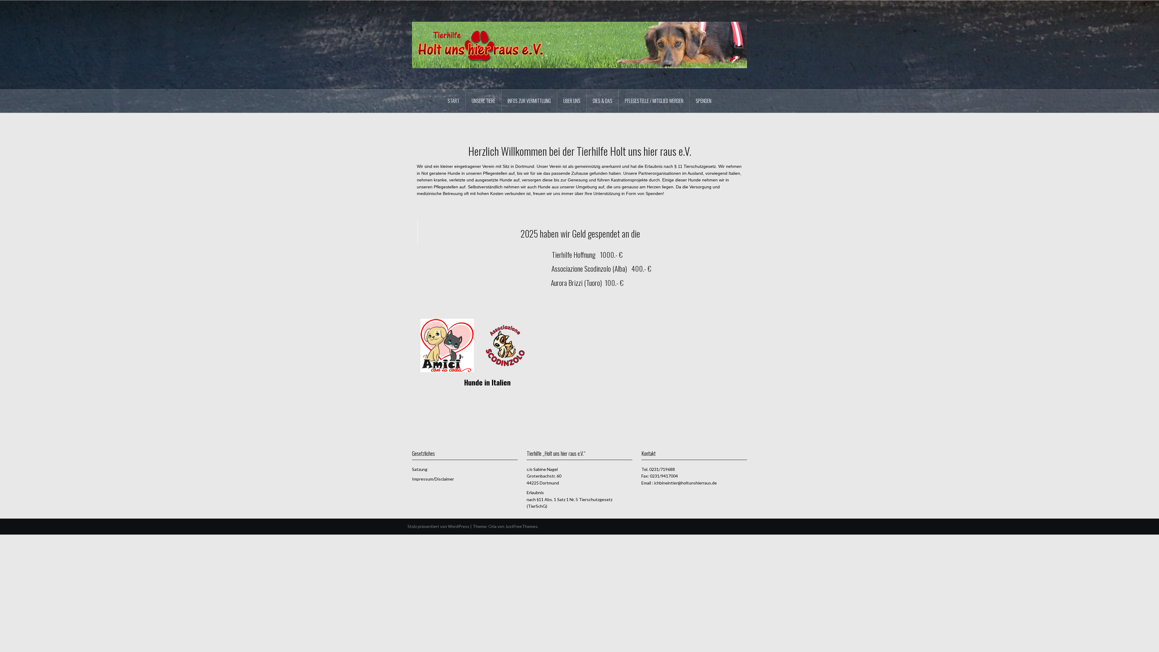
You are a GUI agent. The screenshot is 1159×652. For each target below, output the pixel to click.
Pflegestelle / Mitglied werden (654, 100)
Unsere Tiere (483, 100)
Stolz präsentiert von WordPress (438, 526)
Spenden (703, 100)
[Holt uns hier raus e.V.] (579, 44)
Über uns (571, 100)
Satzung (419, 469)
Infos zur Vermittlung (529, 100)
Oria (492, 526)
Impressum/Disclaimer (433, 478)
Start (453, 100)
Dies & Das (602, 100)
